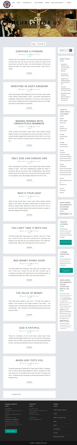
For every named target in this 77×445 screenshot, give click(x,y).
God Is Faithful (29, 327)
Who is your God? (29, 193)
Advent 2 (64, 293)
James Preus (36, 54)
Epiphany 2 (62, 296)
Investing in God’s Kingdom (29, 86)
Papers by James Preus (60, 417)
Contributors (27, 2)
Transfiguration (62, 325)
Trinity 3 (61, 326)
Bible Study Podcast (57, 2)
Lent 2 (68, 302)
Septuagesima (62, 323)
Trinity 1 (66, 325)
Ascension (61, 295)
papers (62, 309)
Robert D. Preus (65, 318)
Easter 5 (67, 295)
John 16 (64, 301)
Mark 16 (67, 304)
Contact (69, 2)
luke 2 (61, 304)
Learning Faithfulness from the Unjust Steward (66, 88)
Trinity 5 (64, 326)
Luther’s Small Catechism (60, 410)
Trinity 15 (67, 326)
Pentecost (63, 315)
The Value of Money (29, 292)
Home (13, 2)
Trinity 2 (69, 325)
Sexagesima (67, 323)
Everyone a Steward (29, 51)
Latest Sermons (38, 2)
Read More (30, 73)
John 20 (67, 301)
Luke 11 (64, 304)
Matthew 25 (67, 307)
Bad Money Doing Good (29, 260)
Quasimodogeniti (69, 315)
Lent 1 (66, 302)
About (18, 2)
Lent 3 (70, 302)
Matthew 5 (62, 306)
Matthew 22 (63, 307)
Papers (47, 2)
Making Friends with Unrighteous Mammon (29, 122)
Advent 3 (68, 293)
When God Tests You (29, 360)
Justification (62, 302)
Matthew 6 (66, 306)
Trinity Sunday (63, 328)
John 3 (61, 301)
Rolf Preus (35, 231)
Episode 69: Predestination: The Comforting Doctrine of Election (65, 67)
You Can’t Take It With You (29, 227)
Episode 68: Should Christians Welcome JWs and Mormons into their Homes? (65, 96)
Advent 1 (61, 293)
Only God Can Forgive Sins (29, 158)
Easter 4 (64, 295)
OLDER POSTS (16, 394)
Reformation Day (63, 316)
